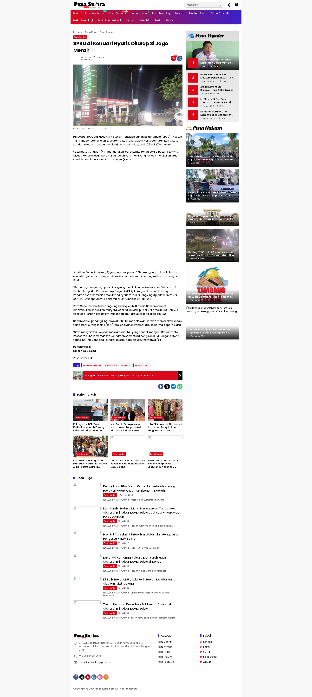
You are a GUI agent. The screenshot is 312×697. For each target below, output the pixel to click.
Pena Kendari (80, 37)
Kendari (207, 641)
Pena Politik (164, 651)
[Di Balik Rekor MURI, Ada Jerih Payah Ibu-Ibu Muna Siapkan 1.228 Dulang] (127, 446)
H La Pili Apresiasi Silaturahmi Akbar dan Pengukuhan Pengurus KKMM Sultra (165, 427)
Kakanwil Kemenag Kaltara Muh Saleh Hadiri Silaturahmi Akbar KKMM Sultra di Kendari (90, 464)
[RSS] (106, 677)
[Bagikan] (179, 58)
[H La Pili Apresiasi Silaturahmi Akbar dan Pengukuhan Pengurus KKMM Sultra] (165, 410)
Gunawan (112, 365)
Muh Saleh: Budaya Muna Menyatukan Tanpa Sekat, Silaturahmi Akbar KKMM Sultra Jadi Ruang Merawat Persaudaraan (126, 427)
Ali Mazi (207, 662)
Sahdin (127, 365)
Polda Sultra (210, 656)
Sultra (206, 651)
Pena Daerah (165, 641)
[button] (221, 4)
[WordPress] (94, 677)
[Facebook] (160, 386)
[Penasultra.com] (89, 4)
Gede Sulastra (93, 365)
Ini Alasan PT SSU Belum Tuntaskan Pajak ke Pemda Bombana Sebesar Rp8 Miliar (217, 101)
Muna (206, 646)
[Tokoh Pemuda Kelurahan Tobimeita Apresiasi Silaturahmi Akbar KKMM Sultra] (165, 446)
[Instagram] (100, 677)
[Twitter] (167, 386)
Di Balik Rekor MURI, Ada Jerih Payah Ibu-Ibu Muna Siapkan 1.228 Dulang (127, 464)
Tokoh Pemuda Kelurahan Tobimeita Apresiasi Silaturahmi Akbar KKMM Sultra (163, 464)
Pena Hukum (165, 656)
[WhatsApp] (179, 386)
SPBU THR (143, 365)
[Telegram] (173, 386)
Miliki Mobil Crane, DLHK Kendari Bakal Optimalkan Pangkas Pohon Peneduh (215, 113)
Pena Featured (166, 662)
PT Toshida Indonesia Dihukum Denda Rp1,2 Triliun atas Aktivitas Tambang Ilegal (216, 76)
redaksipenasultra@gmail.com (96, 662)
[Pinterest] (88, 677)
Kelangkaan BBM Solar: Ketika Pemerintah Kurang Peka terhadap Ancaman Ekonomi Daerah (88, 427)
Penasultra (86, 57)
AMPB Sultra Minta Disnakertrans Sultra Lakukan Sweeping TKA (217, 88)
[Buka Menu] (237, 5)
